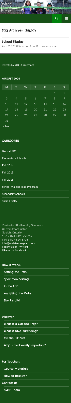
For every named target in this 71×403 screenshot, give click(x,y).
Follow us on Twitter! (15, 246)
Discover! (8, 317)
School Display (12, 41)
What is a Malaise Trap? (21, 324)
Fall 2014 (7, 165)
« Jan (6, 126)
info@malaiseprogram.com (18, 243)
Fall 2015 (7, 172)
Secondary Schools (13, 193)
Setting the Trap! (15, 272)
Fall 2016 (7, 179)
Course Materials (16, 368)
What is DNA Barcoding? (21, 331)
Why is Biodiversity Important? (25, 345)
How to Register (15, 376)
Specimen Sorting (16, 279)
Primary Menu (66, 18)
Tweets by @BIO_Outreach (18, 65)
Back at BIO (9, 151)
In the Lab (11, 286)
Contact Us (9, 383)
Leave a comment (48, 46)
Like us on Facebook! (14, 250)
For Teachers (11, 361)
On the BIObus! (14, 338)
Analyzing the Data (17, 293)
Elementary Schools (14, 158)
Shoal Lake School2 (28, 46)
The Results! (12, 300)
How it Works (11, 265)
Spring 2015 (9, 200)
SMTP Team (12, 390)
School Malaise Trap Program (20, 186)
